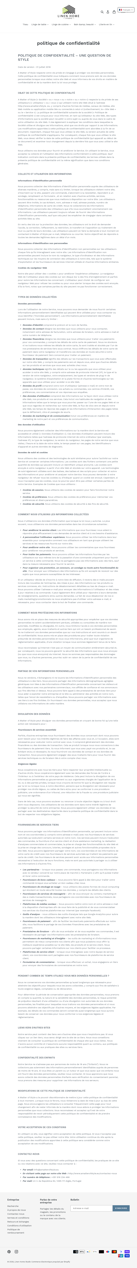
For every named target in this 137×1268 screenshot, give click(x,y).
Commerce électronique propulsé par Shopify (50, 1262)
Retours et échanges (18, 1221)
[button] (126, 10)
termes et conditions (18, 1218)
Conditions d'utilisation (19, 1225)
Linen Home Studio (23, 1262)
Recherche (12, 1206)
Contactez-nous (15, 1214)
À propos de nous (16, 1210)
